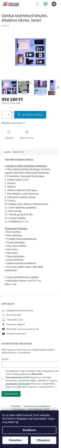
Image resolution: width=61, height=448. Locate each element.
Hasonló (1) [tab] (18, 152)
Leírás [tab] (7, 152)
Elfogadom (43, 440)
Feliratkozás (11, 393)
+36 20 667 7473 (14, 319)
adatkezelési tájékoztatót (17, 383)
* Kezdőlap (15, 406)
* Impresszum (18, 409)
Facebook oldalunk (15, 324)
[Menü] (54, 4)
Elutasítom (15, 440)
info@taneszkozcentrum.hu (19, 310)
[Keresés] (37, 4)
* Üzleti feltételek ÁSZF (38, 409)
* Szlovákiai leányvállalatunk (36, 406)
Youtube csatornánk (16, 333)
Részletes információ (12, 123)
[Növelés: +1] (12, 113)
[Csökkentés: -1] (12, 116)
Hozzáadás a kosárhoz (32, 114)
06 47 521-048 (13, 315)
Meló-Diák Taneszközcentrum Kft (22, 329)
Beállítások (29, 430)
